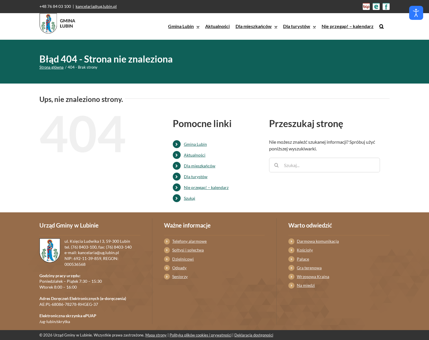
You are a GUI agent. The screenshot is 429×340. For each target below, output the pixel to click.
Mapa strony (156, 335)
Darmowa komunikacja (318, 241)
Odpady (179, 267)
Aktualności (194, 154)
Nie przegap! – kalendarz (206, 187)
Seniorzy (180, 276)
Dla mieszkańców (199, 165)
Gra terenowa (309, 267)
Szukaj (189, 198)
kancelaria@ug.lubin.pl (96, 6)
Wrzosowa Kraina (313, 276)
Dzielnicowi (183, 258)
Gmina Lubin (195, 144)
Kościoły (305, 249)
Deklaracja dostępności (253, 335)
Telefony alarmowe (189, 241)
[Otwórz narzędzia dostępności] (416, 13)
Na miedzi (306, 285)
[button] (381, 26)
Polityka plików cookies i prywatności (200, 335)
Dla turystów (195, 176)
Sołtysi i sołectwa (188, 249)
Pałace (303, 258)
